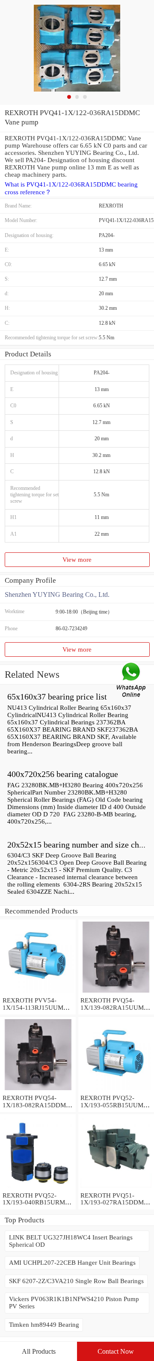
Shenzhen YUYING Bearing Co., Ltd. (57, 594)
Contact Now (116, 1351)
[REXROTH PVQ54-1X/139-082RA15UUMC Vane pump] (116, 993)
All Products (39, 1351)
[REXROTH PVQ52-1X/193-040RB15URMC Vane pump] (38, 1188)
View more (77, 559)
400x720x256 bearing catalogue (62, 774)
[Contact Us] (132, 680)
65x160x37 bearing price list (57, 696)
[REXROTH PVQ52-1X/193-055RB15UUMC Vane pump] (116, 1090)
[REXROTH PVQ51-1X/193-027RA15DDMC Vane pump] (116, 1188)
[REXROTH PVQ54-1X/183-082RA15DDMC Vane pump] (38, 1090)
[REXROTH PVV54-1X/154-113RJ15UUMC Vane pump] (38, 993)
